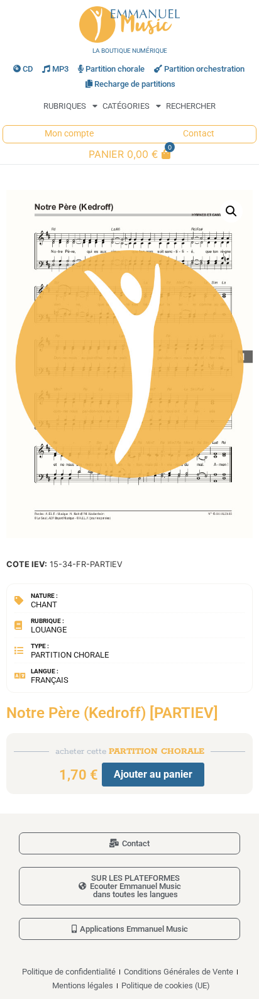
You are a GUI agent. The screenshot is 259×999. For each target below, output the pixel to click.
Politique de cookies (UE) (165, 985)
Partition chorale (115, 69)
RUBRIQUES (64, 106)
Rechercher (191, 106)
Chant (44, 604)
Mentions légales (82, 985)
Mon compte (69, 133)
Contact (198, 133)
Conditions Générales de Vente (178, 971)
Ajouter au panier (153, 774)
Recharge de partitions (134, 84)
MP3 (60, 69)
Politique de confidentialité (69, 971)
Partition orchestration (204, 69)
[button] (231, 211)
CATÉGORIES (126, 106)
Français (50, 680)
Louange (49, 629)
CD (28, 69)
